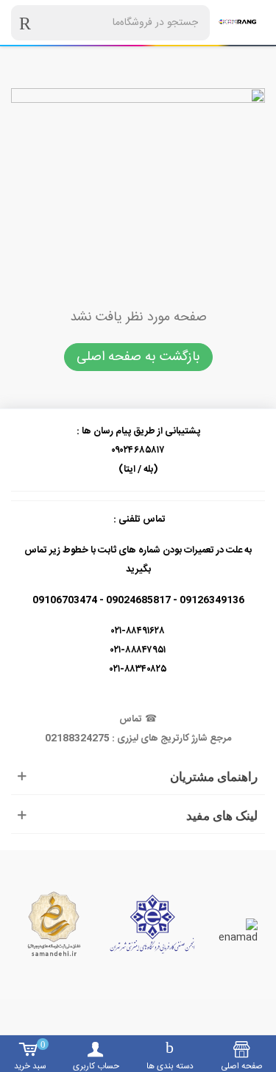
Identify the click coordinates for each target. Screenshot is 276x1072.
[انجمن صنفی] (152, 924)
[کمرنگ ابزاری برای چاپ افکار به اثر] (237, 22)
